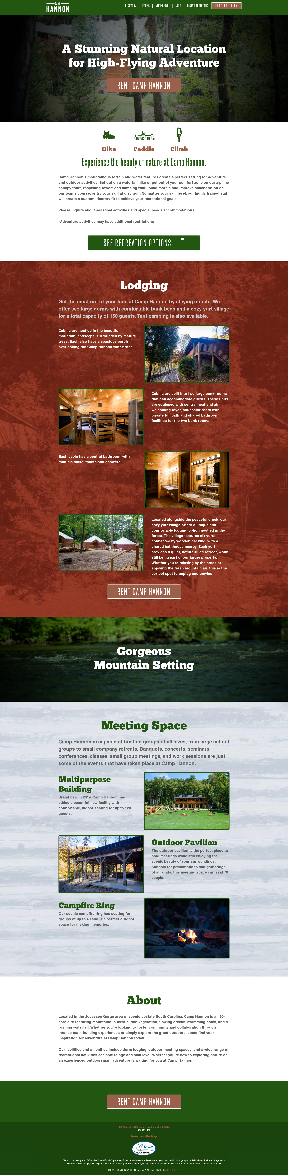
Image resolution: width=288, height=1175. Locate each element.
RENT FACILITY (226, 5)
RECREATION (130, 5)
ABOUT (178, 5)
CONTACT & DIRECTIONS (197, 5)
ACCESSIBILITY (172, 1170)
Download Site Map (144, 1136)
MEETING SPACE (163, 5)
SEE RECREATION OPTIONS (138, 242)
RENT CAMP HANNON (144, 85)
